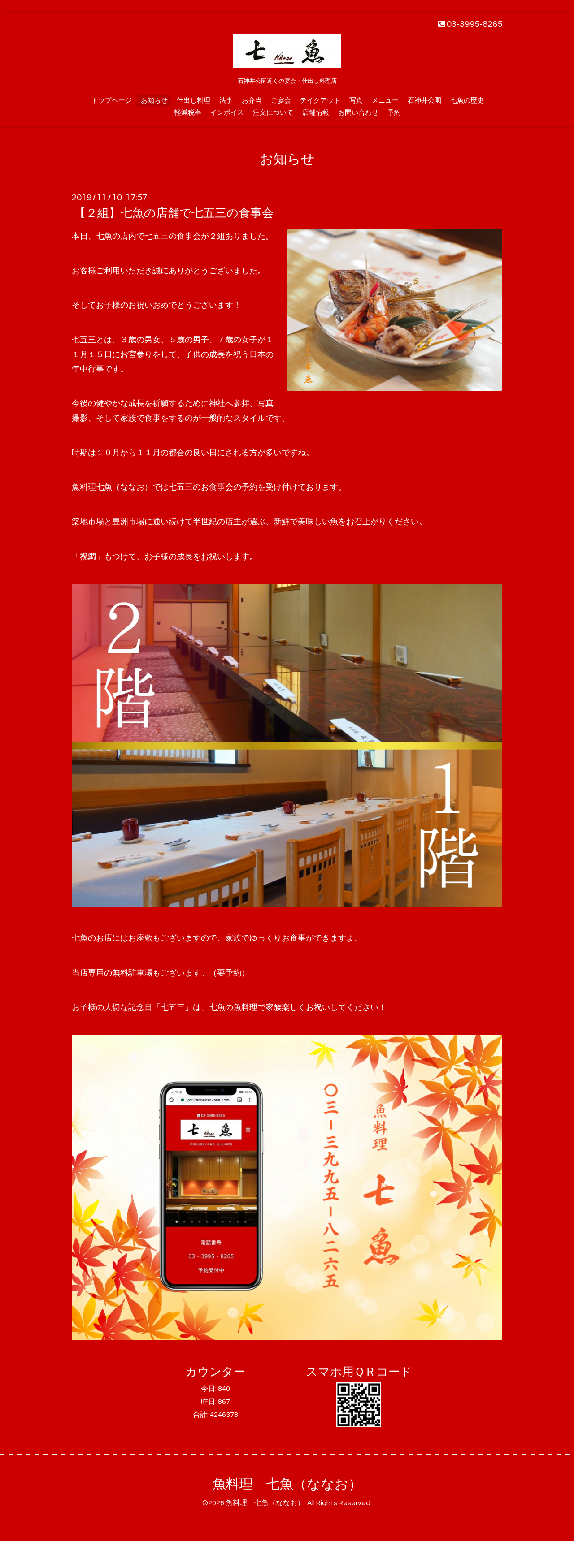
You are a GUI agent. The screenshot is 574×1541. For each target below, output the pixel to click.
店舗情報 (315, 112)
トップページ (111, 100)
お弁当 (252, 100)
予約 (394, 112)
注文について (273, 112)
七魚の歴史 (467, 100)
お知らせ (154, 100)
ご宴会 (281, 100)
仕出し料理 (193, 100)
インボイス (227, 112)
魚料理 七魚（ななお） (287, 1484)
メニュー (385, 100)
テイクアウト (320, 100)
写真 (356, 100)
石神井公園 (424, 100)
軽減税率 (187, 112)
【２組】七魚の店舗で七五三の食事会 (174, 213)
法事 (226, 100)
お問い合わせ (358, 112)
